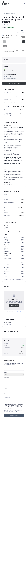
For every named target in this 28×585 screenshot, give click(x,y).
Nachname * (6, 383)
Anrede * (6, 372)
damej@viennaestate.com (10, 78)
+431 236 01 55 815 (9, 76)
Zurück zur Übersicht (9, 13)
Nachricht (6, 393)
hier (17, 411)
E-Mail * (5, 367)
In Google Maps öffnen (19, 312)
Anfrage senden (14, 415)
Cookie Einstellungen (14, 305)
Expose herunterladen (14, 83)
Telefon (5, 388)
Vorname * (6, 377)
